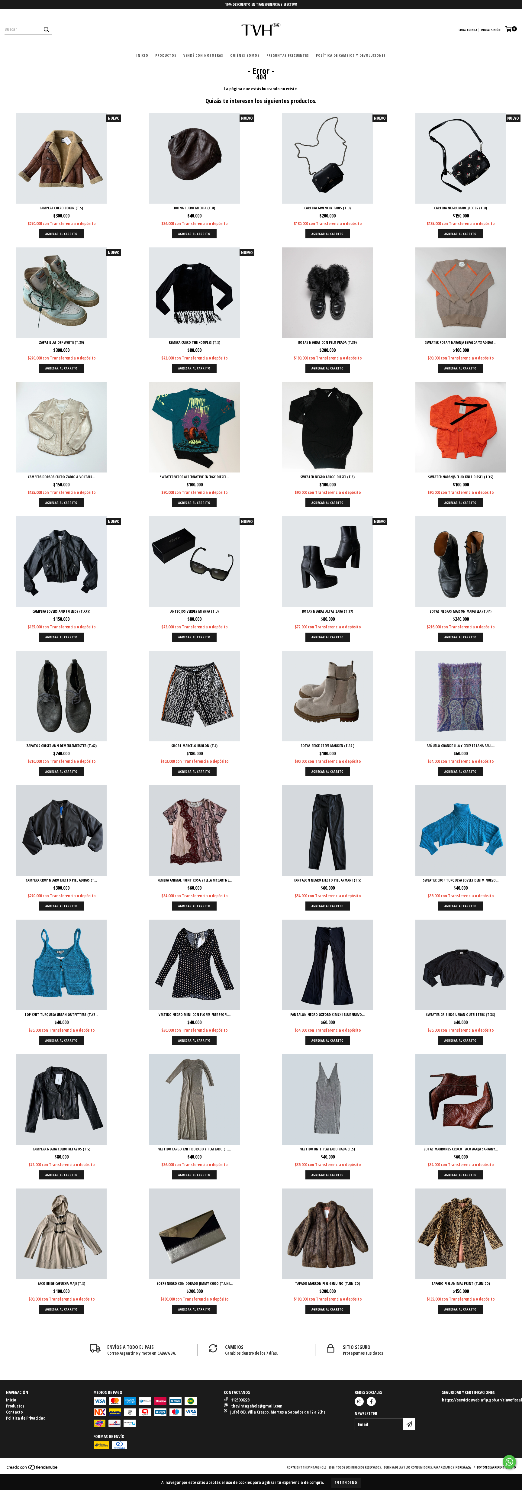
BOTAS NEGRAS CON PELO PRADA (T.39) (327, 342)
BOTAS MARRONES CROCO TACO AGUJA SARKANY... (461, 1149)
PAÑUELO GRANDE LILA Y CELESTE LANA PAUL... (461, 745)
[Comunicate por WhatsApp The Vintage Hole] (509, 1462)
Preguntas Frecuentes (287, 55)
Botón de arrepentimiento (496, 1467)
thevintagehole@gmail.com (256, 1406)
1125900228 (240, 1400)
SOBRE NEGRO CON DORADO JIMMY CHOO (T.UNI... (194, 1283)
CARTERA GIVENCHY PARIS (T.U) (327, 208)
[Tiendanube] (32, 1469)
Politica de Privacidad (26, 1418)
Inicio (142, 55)
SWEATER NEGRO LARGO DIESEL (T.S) (327, 476)
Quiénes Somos (244, 55)
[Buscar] (46, 29)
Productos (165, 55)
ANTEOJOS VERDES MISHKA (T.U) (194, 611)
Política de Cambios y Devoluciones (351, 55)
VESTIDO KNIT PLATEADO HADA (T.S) (327, 1149)
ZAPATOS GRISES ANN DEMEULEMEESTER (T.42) (61, 745)
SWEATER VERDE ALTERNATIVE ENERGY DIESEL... (194, 476)
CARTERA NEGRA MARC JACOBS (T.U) (460, 208)
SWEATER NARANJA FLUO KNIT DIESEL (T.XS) (460, 476)
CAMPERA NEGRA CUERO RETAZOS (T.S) (61, 1149)
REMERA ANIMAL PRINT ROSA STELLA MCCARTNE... (194, 880)
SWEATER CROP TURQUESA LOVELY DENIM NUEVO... (460, 880)
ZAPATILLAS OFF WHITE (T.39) (61, 342)
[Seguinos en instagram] (359, 1401)
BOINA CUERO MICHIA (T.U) (194, 208)
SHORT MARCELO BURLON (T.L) (194, 745)
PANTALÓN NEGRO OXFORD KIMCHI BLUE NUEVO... (327, 1014)
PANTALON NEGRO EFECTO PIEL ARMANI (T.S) (327, 880)
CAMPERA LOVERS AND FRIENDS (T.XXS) (61, 611)
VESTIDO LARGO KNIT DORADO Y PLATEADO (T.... (194, 1149)
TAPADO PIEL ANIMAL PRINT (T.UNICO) (460, 1283)
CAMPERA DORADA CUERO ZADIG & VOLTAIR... (61, 476)
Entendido (346, 1482)
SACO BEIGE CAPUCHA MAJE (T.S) (61, 1283)
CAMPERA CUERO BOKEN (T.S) (61, 208)
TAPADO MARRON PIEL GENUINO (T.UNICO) (327, 1283)
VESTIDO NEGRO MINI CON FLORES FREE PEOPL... (194, 1014)
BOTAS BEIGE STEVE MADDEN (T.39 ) (327, 745)
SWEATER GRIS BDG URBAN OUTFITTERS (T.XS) (460, 1014)
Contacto (14, 1412)
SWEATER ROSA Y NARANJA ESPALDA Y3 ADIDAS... (460, 342)
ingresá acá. (463, 1467)
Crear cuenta (468, 30)
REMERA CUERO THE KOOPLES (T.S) (194, 342)
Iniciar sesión (491, 30)
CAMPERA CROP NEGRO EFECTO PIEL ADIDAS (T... (61, 880)
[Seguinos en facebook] (371, 1401)
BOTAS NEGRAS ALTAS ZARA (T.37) (327, 611)
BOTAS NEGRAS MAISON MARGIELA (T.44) (460, 611)
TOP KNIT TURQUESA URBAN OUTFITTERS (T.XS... (61, 1014)
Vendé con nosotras (203, 55)
